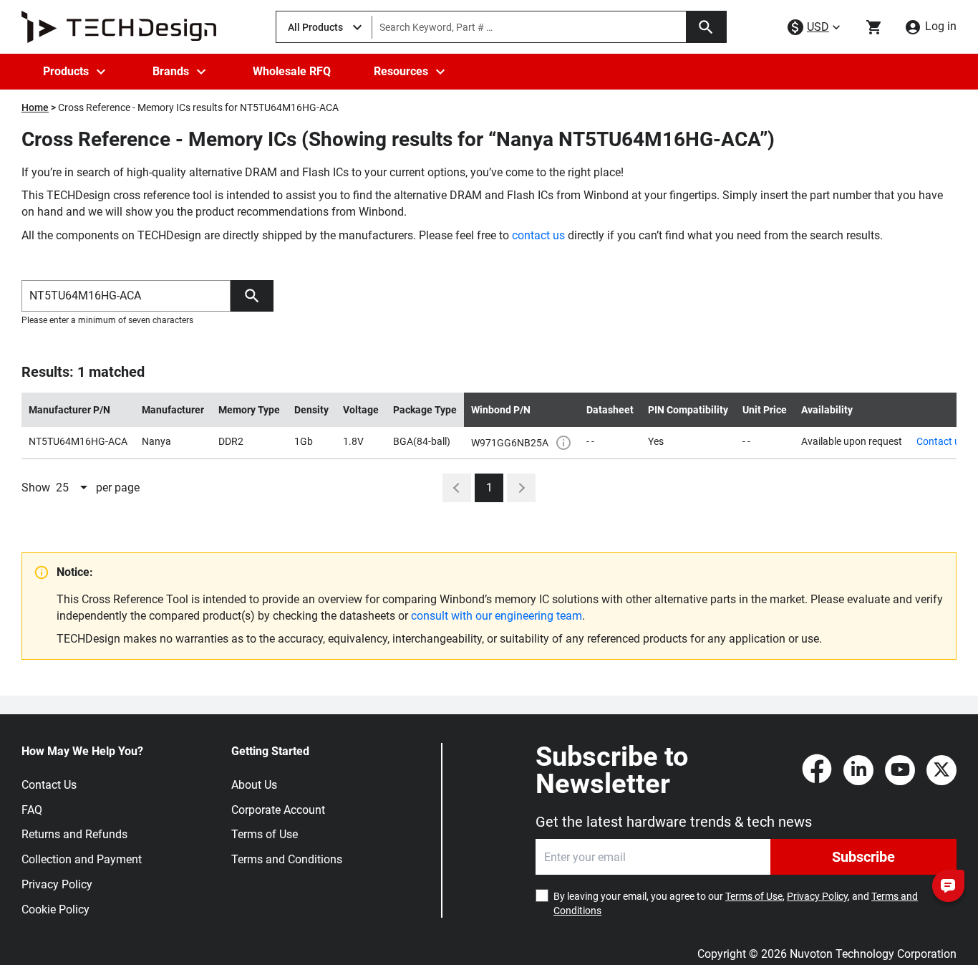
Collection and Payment (81, 859)
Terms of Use (264, 834)
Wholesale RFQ (292, 71)
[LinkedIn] (858, 770)
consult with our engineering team (496, 616)
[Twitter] (941, 770)
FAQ (31, 810)
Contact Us (49, 785)
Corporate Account (278, 810)
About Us (254, 785)
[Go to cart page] (874, 27)
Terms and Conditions (286, 859)
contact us (538, 235)
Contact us (940, 441)
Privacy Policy (56, 884)
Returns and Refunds (74, 834)
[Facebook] (817, 770)
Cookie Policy (55, 909)
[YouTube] (900, 770)
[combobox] (73, 487)
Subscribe (863, 856)
